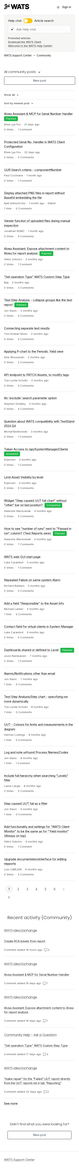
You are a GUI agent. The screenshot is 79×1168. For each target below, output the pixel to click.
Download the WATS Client (24, 42)
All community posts (20, 72)
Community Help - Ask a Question (30, 1035)
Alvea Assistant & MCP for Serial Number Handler (38, 114)
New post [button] (39, 80)
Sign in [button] (66, 7)
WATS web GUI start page (22, 557)
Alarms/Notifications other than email (29, 673)
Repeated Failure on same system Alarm (32, 580)
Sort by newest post (17, 103)
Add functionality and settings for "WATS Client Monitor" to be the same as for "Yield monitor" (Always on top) (36, 831)
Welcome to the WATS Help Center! (30, 45)
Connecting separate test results (27, 328)
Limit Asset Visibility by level (23, 477)
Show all (10, 94)
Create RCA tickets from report (24, 941)
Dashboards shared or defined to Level (31, 650)
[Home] (16, 8)
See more (11, 1103)
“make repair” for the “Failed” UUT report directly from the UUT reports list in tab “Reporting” (37, 1081)
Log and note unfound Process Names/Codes (36, 752)
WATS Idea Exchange (20, 930)
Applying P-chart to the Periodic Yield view (33, 351)
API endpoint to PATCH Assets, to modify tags (36, 375)
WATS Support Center (18, 55)
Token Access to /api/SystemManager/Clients (36, 449)
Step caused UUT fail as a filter (25, 803)
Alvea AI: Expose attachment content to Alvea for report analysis (39, 1010)
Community (44, 55)
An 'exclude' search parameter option (30, 398)
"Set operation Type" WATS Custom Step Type (37, 277)
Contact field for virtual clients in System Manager (38, 626)
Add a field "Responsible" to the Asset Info (34, 603)
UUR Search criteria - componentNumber (33, 170)
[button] (58, 7)
